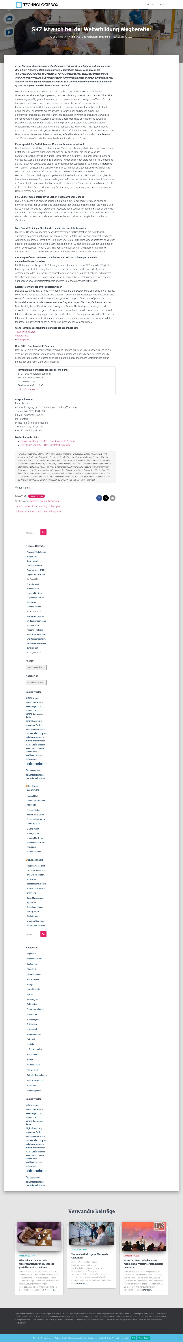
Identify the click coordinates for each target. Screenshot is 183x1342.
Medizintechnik (33, 1065)
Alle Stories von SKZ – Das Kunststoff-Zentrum (45, 445)
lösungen (40, 737)
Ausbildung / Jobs (36, 496)
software (31, 755)
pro (58, 506)
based (19, 506)
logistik (29, 737)
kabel (27, 734)
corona (29, 714)
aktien (29, 697)
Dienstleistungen (34, 974)
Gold (39, 725)
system (29, 759)
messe (42, 741)
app (41, 702)
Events (30, 994)
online (52, 506)
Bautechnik (32, 964)
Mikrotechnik (32, 1070)
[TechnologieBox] (37, 4)
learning (43, 506)
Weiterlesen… (50, 1290)
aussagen (32, 706)
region (42, 745)
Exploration (30, 726)
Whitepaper (23, 339)
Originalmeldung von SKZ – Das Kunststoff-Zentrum (47, 441)
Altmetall (36, 698)
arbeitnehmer (53, 501)
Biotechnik (31, 969)
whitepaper (55, 511)
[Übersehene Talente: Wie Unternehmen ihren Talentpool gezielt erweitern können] (39, 1236)
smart (35, 751)
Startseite (149, 5)
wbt (40, 511)
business (29, 711)
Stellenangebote (34, 1091)
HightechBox (35, 859)
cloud (35, 710)
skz (27, 511)
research (29, 748)
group (28, 729)
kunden (34, 733)
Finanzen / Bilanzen (35, 1009)
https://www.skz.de (28, 389)
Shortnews (31, 1085)
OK (133, 1338)
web (46, 511)
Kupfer (43, 733)
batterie (41, 707)
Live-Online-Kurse (26, 331)
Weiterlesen (144, 1338)
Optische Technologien (37, 1075)
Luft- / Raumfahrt (34, 1049)
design (40, 714)
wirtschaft (32, 771)
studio (33, 511)
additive (34, 501)
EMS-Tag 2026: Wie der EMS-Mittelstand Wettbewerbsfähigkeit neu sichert (143, 1264)
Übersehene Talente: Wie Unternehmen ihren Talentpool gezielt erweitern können (36, 1264)
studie (40, 756)
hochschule (40, 729)
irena (35, 506)
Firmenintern (32, 1014)
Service (161, 5)
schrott (35, 748)
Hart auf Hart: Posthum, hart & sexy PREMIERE (36, 800)
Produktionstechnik (35, 1080)
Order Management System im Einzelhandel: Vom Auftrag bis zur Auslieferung (35, 907)
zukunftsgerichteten (35, 778)
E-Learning (22, 335)
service (41, 748)
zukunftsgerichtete (35, 775)
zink (38, 771)
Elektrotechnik (33, 979)
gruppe (33, 729)
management (32, 740)
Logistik (30, 1044)
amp (42, 501)
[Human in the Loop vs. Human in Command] (91, 1233)
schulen (20, 511)
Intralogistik (32, 1029)
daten (35, 714)
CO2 (41, 710)
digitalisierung (34, 721)
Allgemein (31, 954)
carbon (27, 506)
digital (28, 717)
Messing (28, 745)
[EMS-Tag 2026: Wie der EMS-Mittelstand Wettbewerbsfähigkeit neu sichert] (144, 1236)
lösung (34, 737)
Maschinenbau (33, 1054)
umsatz (34, 759)
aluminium (30, 702)
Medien (30, 1059)
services (29, 751)
